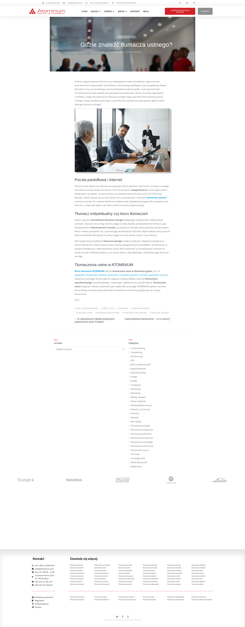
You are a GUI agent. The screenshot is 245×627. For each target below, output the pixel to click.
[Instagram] (128, 617)
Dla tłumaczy (137, 356)
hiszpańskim (92, 275)
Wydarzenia (136, 466)
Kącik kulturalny (138, 372)
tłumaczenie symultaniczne (135, 313)
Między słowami (138, 397)
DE (194, 3)
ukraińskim (113, 275)
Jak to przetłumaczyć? (141, 364)
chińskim (143, 275)
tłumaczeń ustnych (156, 197)
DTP (133, 360)
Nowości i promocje (140, 409)
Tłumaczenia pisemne (141, 433)
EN (187, 3)
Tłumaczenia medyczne (142, 429)
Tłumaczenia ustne (126, 37)
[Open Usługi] (100, 11)
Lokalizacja (136, 385)
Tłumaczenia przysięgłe (142, 442)
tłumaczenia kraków (140, 308)
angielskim (80, 275)
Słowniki (134, 417)
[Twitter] (117, 617)
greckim (134, 275)
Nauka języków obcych (141, 405)
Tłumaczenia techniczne (142, 446)
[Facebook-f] (122, 617)
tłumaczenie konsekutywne (107, 313)
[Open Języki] (126, 11)
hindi (165, 275)
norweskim (124, 275)
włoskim (103, 275)
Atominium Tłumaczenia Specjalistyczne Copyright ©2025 (122, 620)
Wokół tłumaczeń (139, 462)
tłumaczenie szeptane (159, 313)
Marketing (135, 389)
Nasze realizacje (138, 401)
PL (180, 3)
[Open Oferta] (114, 11)
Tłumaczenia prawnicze (142, 438)
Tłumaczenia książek (140, 425)
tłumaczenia (122, 308)
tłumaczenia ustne (84, 313)
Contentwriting (138, 348)
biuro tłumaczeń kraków (87, 308)
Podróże (135, 413)
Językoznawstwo (138, 368)
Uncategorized (138, 458)
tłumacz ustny (107, 308)
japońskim (154, 275)
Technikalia (136, 421)
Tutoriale (135, 454)
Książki (134, 376)
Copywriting (136, 352)
